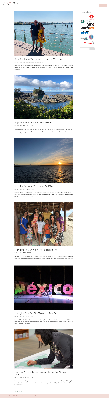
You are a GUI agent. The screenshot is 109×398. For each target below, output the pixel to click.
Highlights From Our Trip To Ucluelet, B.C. (33, 122)
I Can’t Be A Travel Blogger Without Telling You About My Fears (41, 373)
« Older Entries (18, 391)
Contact (103, 5)
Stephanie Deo (34, 395)
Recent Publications (36, 62)
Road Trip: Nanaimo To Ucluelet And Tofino (34, 186)
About (51, 5)
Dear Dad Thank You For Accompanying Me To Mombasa (41, 59)
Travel (42, 62)
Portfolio (65, 5)
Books (57, 5)
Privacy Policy (19, 395)
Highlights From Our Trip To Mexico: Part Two (35, 249)
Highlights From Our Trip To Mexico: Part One (36, 313)
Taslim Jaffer (19, 62)
